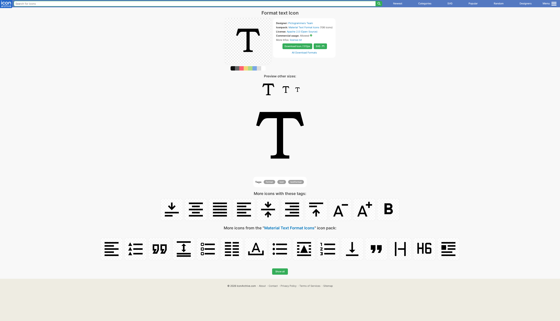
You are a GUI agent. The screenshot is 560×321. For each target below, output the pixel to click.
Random (499, 3)
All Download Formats (304, 52)
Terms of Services (309, 285)
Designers (526, 3)
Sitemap (328, 285)
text (282, 182)
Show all (280, 271)
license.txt (296, 39)
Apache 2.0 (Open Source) (302, 31)
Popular (473, 3)
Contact (273, 285)
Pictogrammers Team (300, 23)
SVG (450, 3)
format (269, 182)
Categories (424, 3)
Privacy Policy (288, 285)
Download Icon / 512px (297, 46)
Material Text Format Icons (304, 27)
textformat (296, 182)
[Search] (379, 3)
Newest (397, 3)
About (262, 285)
